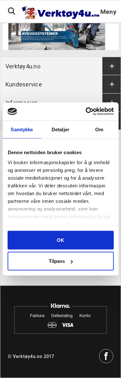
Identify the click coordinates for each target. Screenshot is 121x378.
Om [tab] (99, 129)
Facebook (106, 356)
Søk (11, 11)
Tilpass (57, 261)
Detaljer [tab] (60, 129)
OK (60, 240)
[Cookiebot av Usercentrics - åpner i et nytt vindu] (86, 111)
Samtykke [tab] (22, 129)
